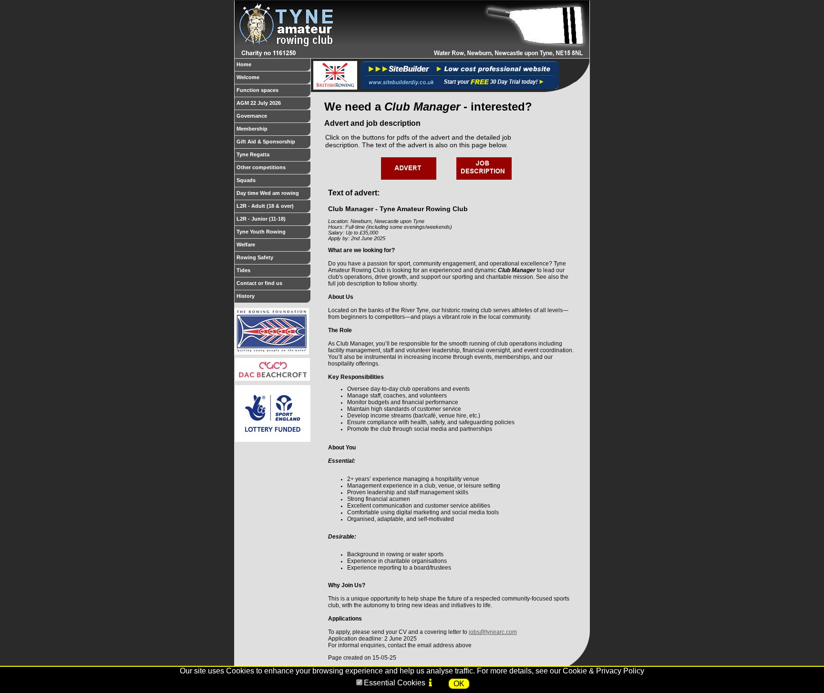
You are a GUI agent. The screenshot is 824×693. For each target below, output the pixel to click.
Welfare (246, 244)
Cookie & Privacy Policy (603, 671)
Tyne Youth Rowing (261, 231)
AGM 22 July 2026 (259, 103)
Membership (252, 129)
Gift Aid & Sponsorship (266, 141)
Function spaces (257, 90)
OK (458, 684)
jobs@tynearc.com (493, 632)
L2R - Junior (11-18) (261, 219)
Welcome (248, 77)
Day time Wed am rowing (268, 193)
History (246, 296)
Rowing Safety (255, 257)
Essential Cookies (394, 683)
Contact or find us (259, 283)
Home (244, 64)
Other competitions (261, 167)
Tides (243, 270)
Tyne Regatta (253, 154)
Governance (252, 116)
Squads (246, 180)
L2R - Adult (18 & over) (265, 206)
